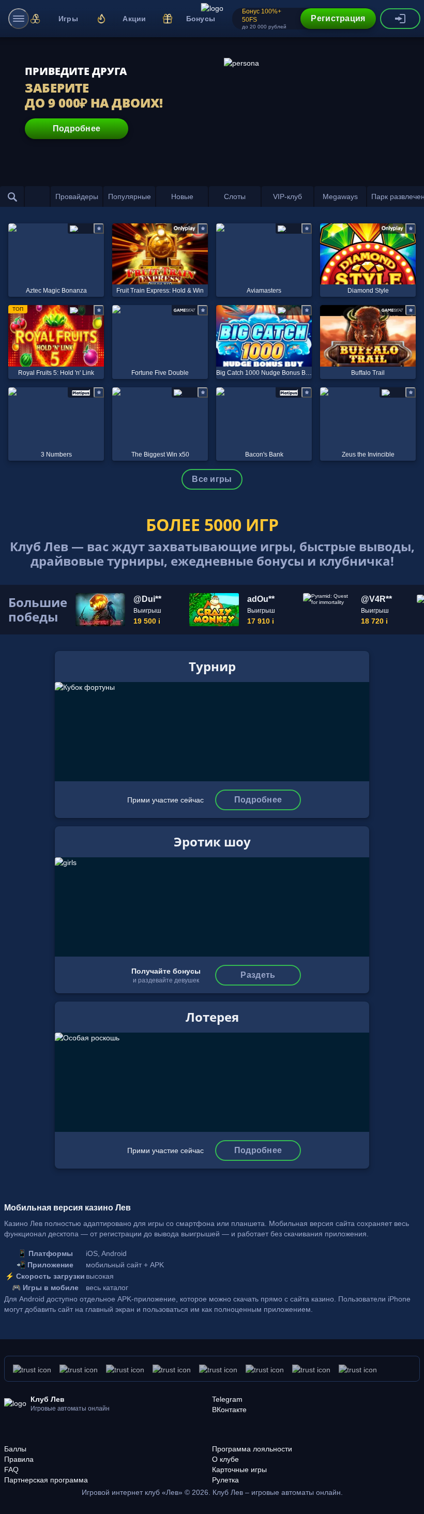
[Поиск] (12, 196)
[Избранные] (37, 196)
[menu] (18, 18)
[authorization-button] (400, 18)
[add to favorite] (99, 228)
